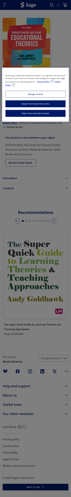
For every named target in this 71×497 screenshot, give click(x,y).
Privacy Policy (43, 81)
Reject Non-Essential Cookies (35, 113)
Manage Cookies (35, 94)
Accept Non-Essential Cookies (36, 103)
